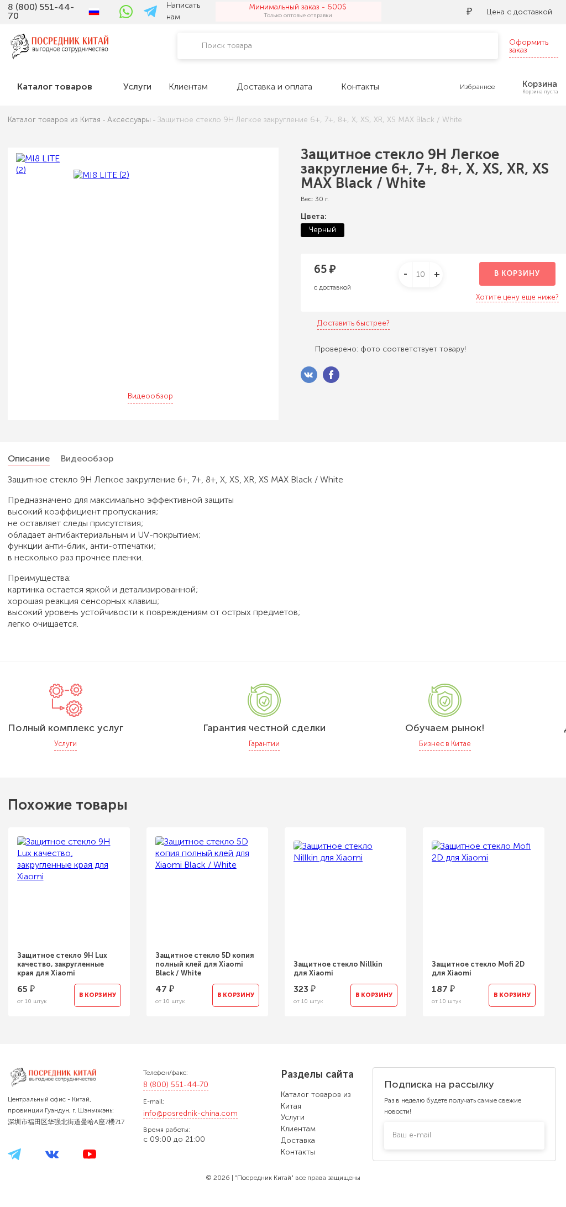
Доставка (298, 1140)
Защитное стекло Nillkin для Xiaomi (338, 968)
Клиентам (298, 1128)
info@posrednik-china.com (190, 1113)
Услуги (293, 1117)
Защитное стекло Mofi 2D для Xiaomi (478, 968)
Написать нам (183, 11)
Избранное (477, 87)
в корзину (517, 273)
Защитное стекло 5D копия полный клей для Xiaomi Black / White (204, 964)
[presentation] (534, 915)
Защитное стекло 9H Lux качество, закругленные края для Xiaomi (62, 964)
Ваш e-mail (411, 1135)
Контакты (298, 1152)
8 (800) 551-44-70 (175, 1084)
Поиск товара (227, 45)
